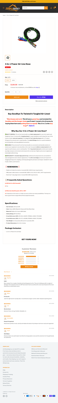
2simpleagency (9, 70)
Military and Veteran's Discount (39, 349)
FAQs (4, 370)
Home (4, 15)
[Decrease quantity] (12, 91)
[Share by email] (52, 72)
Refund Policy (6, 383)
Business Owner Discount (37, 355)
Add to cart (17, 97)
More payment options (41, 101)
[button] (21, 256)
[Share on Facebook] (44, 72)
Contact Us (5, 372)
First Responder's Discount (38, 351)
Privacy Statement (7, 379)
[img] (7, 275)
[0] (54, 8)
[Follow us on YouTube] (6, 396)
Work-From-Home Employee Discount (40, 357)
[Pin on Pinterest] (47, 72)
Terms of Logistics (7, 381)
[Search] (46, 7)
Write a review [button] (29, 266)
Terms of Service (7, 385)
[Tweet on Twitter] (49, 72)
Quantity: (7, 92)
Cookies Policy (6, 376)
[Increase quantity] (19, 91)
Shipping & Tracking (8, 374)
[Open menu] (3, 7)
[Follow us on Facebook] (4, 396)
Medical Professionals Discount (39, 353)
